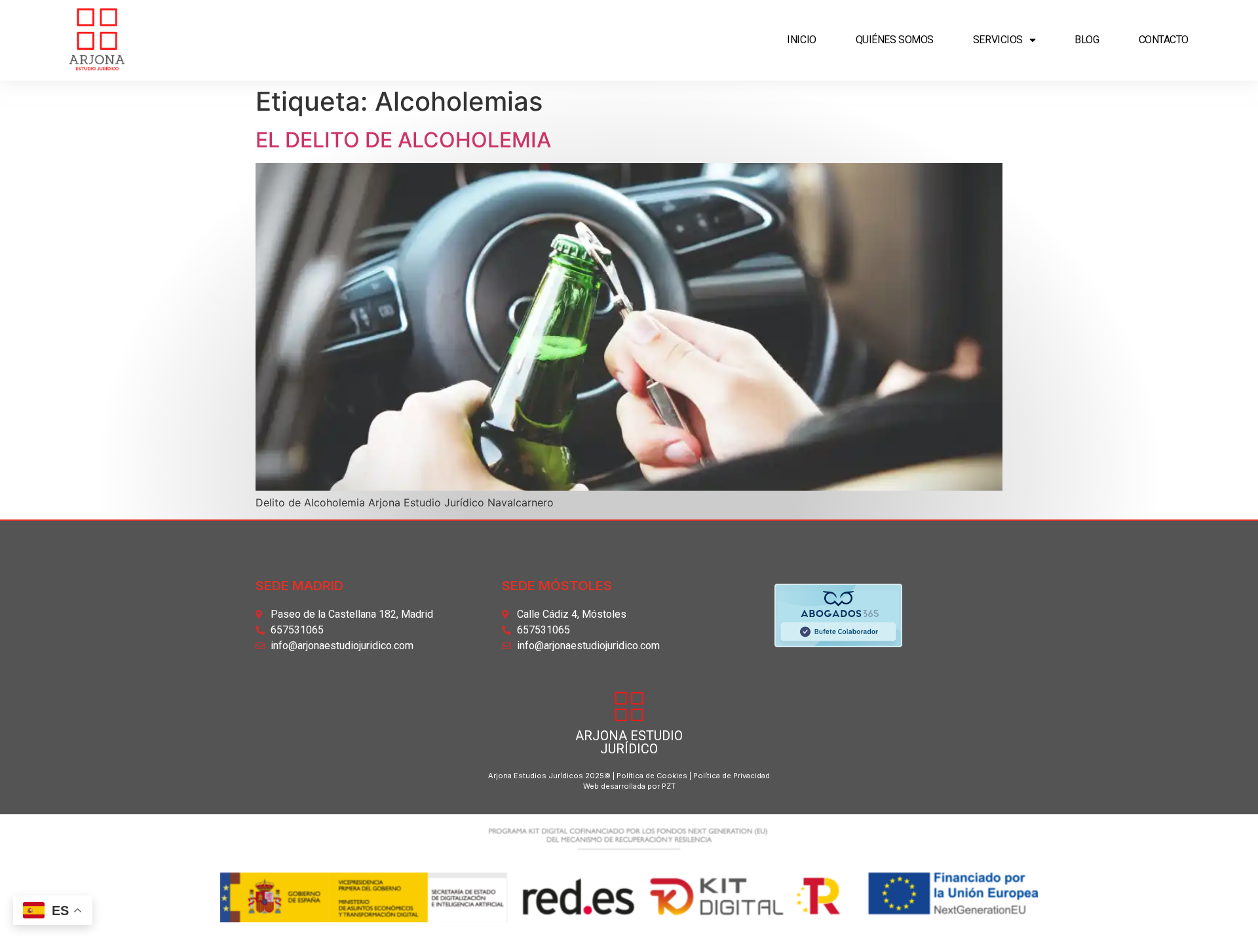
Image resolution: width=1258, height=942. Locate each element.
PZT (668, 786)
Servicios (998, 39)
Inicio (801, 39)
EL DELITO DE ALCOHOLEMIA (403, 140)
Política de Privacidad (731, 775)
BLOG (1087, 39)
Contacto (1164, 39)
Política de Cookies (652, 775)
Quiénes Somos (895, 39)
